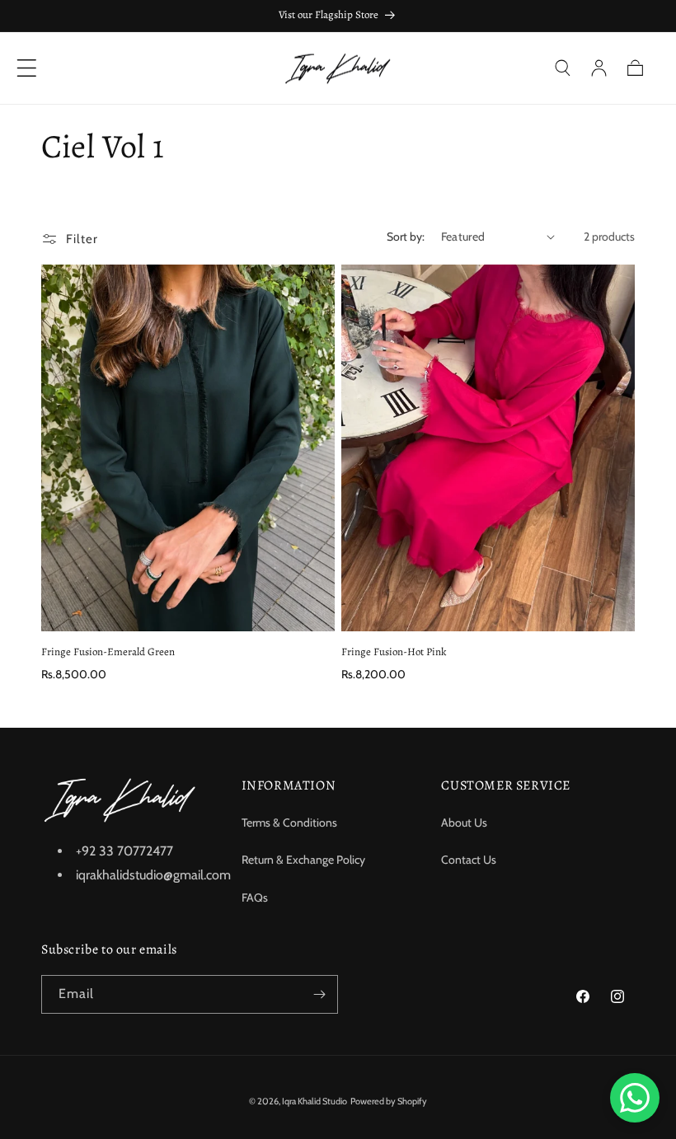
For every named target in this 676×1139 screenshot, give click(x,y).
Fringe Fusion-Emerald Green (108, 652)
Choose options (188, 605)
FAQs (255, 897)
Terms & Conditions (289, 822)
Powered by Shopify (388, 1101)
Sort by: (406, 236)
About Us (464, 822)
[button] (562, 67)
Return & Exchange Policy (303, 859)
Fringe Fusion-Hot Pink (393, 652)
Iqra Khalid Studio (314, 1101)
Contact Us (468, 859)
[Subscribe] (319, 994)
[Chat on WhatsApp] (635, 1098)
